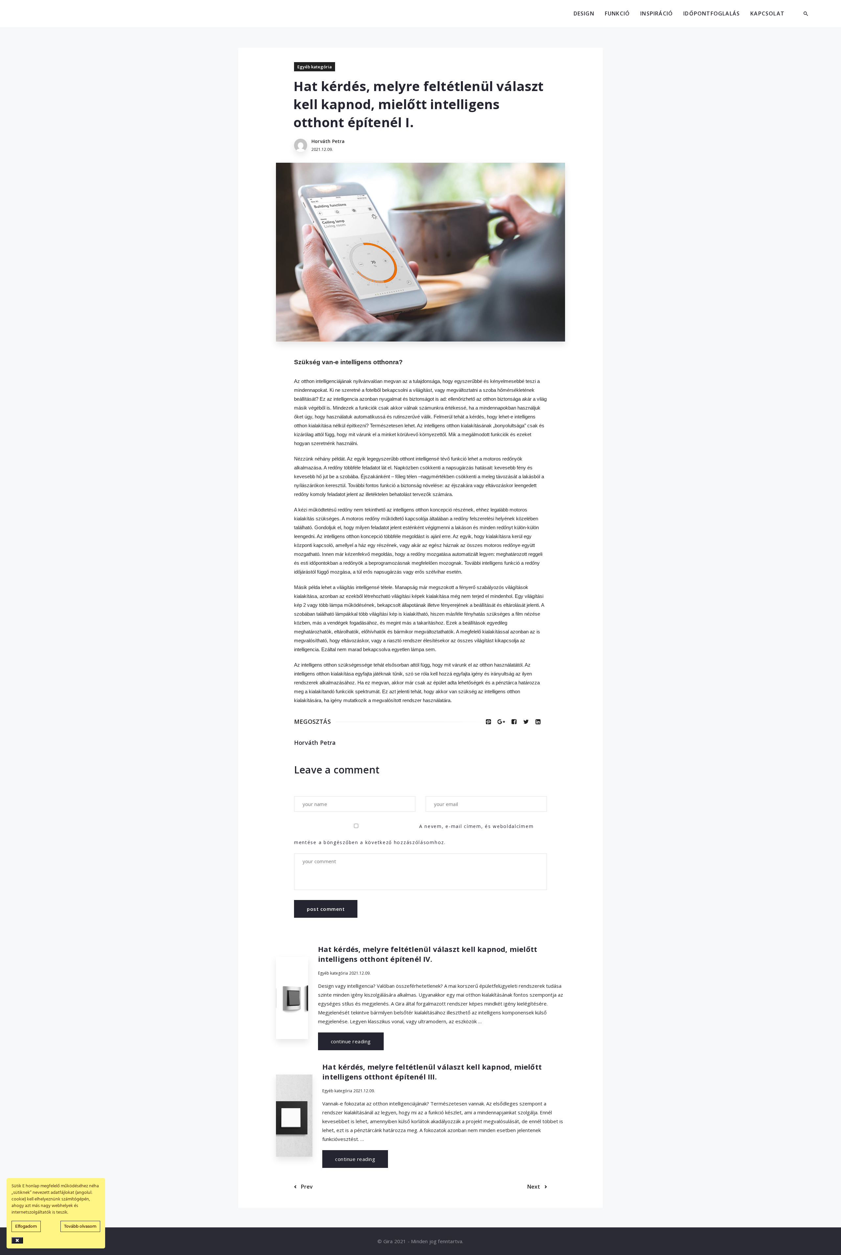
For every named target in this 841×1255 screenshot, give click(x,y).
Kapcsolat (767, 13)
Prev (306, 1186)
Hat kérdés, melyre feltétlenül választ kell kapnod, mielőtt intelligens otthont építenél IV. (427, 954)
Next (534, 1186)
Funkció (617, 13)
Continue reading (351, 1041)
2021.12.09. (360, 973)
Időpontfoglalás (711, 13)
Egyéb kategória (314, 67)
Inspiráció (656, 13)
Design (584, 13)
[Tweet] (526, 721)
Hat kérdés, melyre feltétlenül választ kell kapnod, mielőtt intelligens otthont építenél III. (432, 1071)
